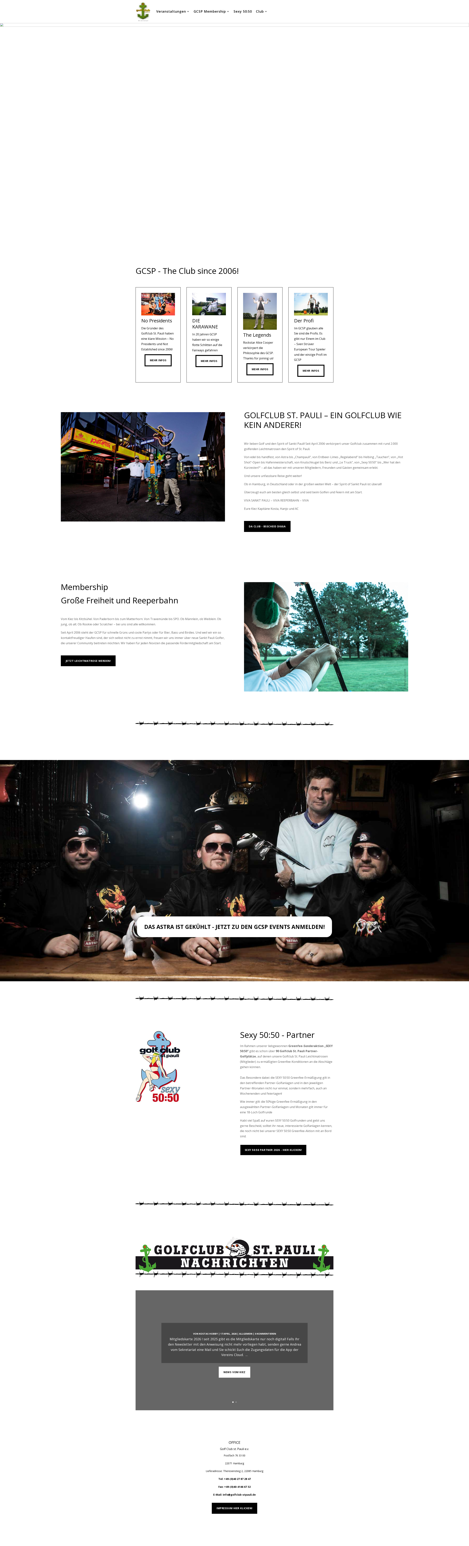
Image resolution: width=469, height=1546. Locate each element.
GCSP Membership (210, 11)
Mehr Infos (158, 360)
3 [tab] (232, 248)
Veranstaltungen (171, 11)
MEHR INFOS (257, 547)
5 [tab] (241, 248)
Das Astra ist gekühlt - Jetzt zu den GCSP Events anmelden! (234, 927)
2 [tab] (228, 248)
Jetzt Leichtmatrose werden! (88, 661)
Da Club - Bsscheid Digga (267, 526)
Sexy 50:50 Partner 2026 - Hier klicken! (273, 1150)
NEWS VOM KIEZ (234, 1372)
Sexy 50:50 (243, 11)
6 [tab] (245, 248)
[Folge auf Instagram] (332, 1527)
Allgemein (245, 1333)
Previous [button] (4, 133)
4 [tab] (237, 248)
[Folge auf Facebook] (317, 1527)
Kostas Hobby (208, 1333)
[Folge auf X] (325, 1527)
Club (260, 11)
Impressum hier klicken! (234, 1508)
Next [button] (464, 133)
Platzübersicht (257, 1166)
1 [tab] (224, 248)
